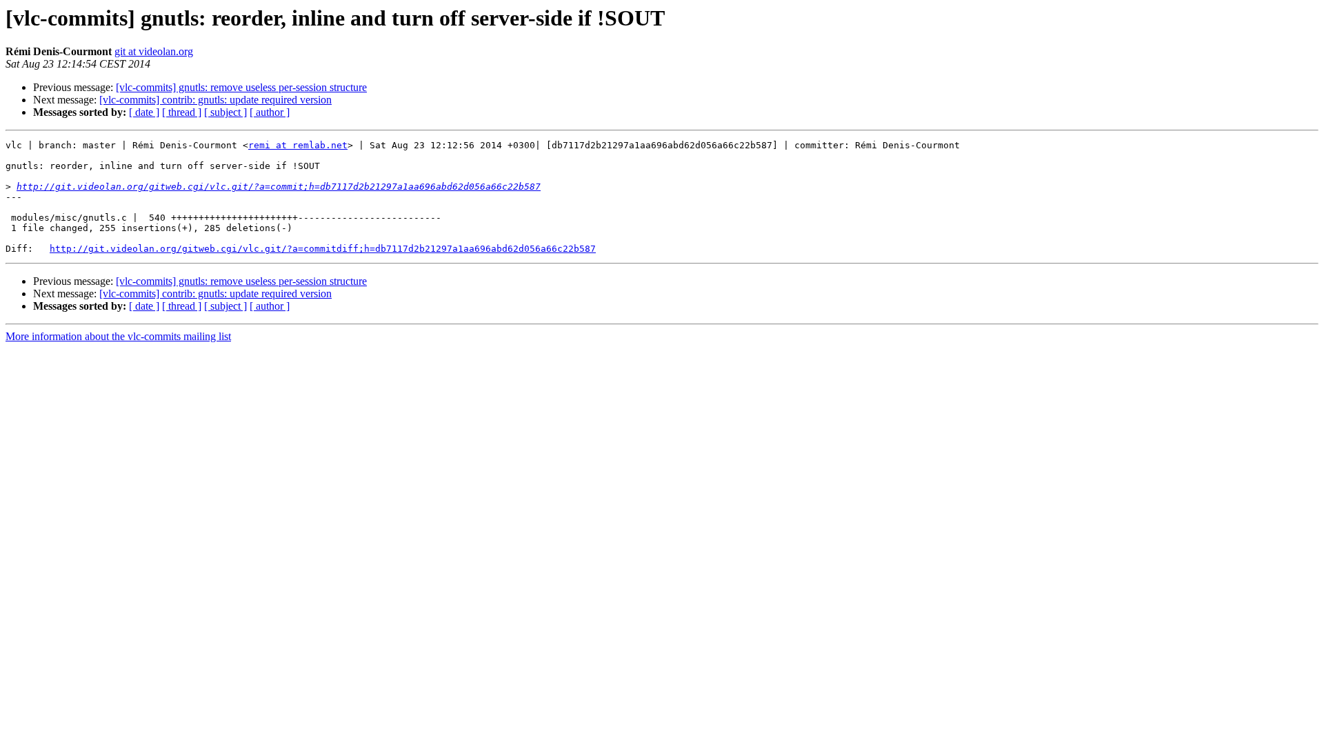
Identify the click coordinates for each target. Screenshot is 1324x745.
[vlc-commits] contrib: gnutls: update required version (215, 100)
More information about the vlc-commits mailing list (118, 336)
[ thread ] (181, 112)
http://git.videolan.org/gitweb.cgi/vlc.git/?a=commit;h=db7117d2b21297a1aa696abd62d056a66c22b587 (279, 186)
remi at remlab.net (298, 145)
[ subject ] (225, 112)
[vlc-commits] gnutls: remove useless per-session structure (241, 87)
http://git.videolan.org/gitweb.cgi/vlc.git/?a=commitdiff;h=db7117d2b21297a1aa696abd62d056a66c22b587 (323, 249)
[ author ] (270, 112)
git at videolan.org (153, 51)
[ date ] (144, 112)
